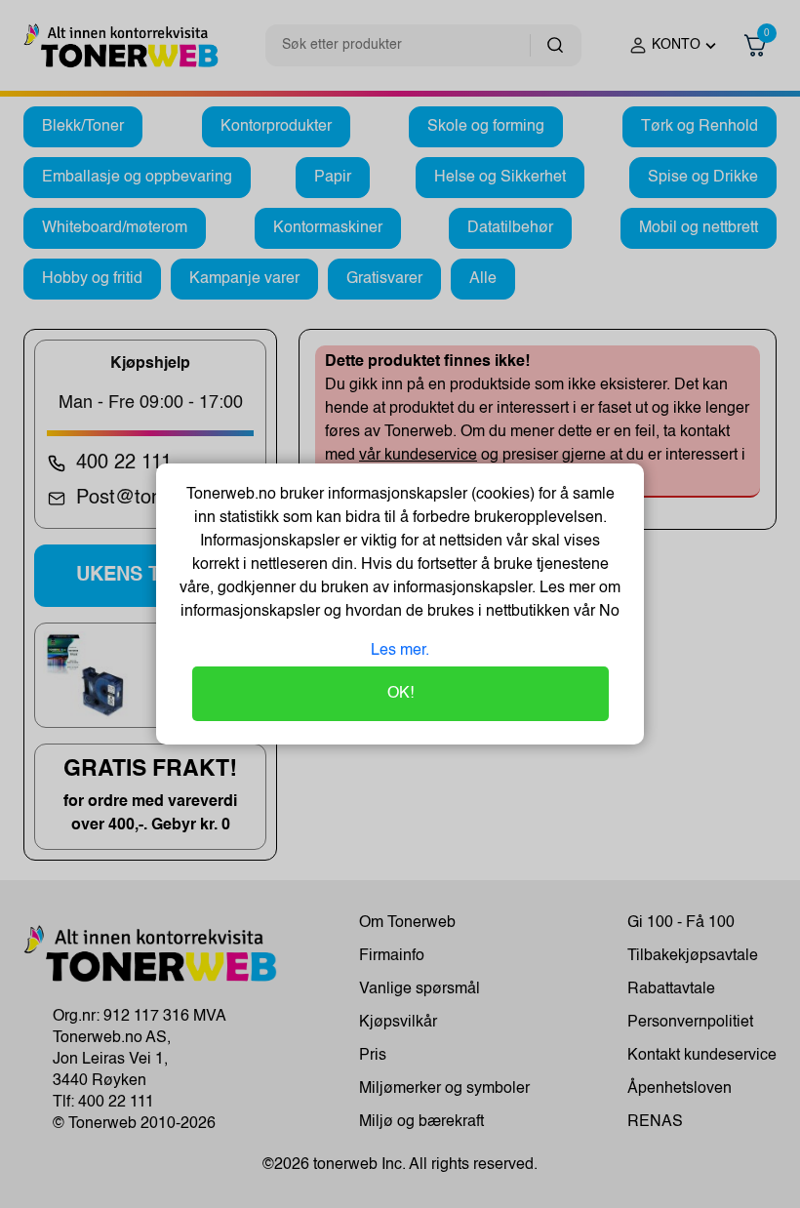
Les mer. (400, 651)
